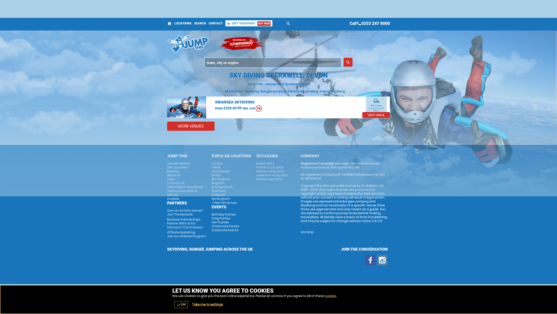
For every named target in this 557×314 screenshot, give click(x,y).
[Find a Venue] (273, 63)
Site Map (307, 232)
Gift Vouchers (248, 23)
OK (181, 304)
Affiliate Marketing (186, 234)
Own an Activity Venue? (185, 212)
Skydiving (252, 91)
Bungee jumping (273, 91)
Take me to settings (207, 304)
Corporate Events (225, 230)
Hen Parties (220, 222)
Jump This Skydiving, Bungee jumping (191, 43)
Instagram (382, 260)
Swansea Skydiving (235, 102)
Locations (182, 23)
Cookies (173, 199)
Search (200, 23)
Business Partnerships (185, 223)
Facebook (370, 260)
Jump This (255, 84)
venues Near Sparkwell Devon (287, 84)
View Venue (376, 115)
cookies (330, 296)
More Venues (191, 126)
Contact (216, 23)
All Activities (234, 91)
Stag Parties (221, 218)
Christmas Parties (225, 226)
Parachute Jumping (303, 91)
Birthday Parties (224, 214)
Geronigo (242, 43)
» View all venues (224, 202)
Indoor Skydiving (332, 91)
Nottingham (221, 199)
